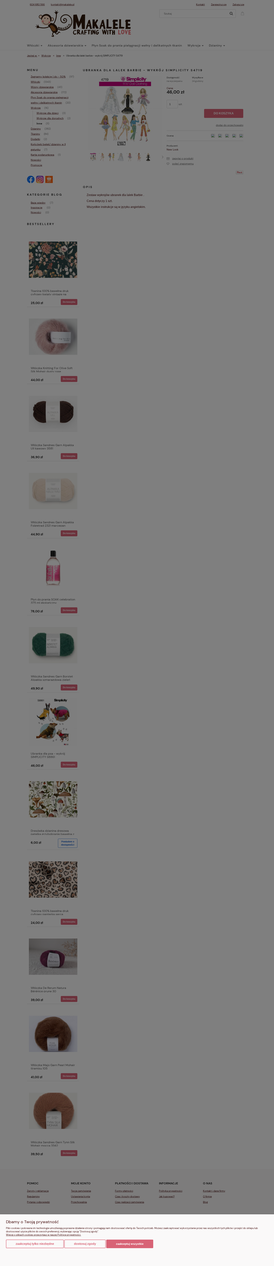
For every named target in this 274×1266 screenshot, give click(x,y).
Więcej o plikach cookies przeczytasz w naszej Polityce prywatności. (43, 1234)
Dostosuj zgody (85, 1243)
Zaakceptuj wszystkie (130, 1243)
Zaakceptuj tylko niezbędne (35, 1243)
